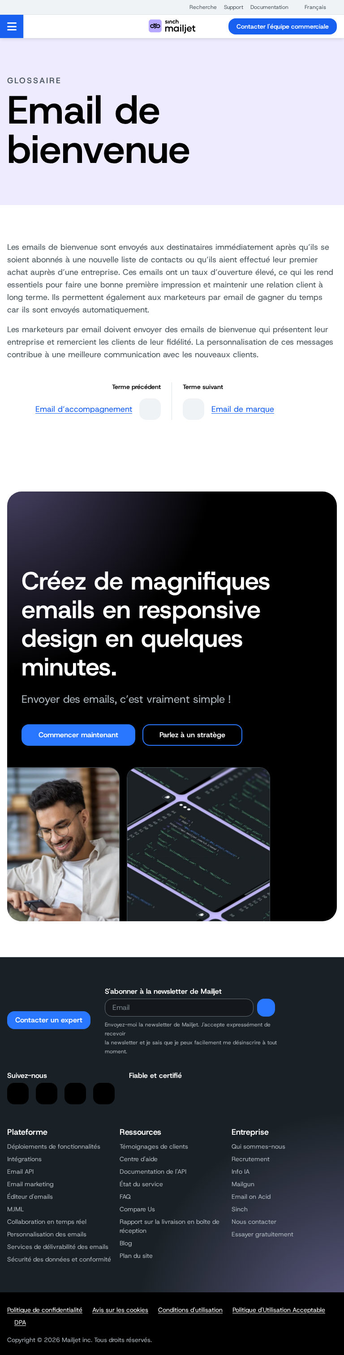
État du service (141, 1184)
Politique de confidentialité (44, 1310)
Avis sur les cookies (120, 1310)
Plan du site (136, 1256)
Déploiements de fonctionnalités (53, 1146)
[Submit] (266, 1008)
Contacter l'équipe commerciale (282, 26)
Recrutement (251, 1159)
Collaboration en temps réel (46, 1222)
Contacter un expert (48, 1020)
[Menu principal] (12, 26)
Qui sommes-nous (258, 1146)
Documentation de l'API (153, 1171)
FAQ (125, 1197)
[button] (198, 7)
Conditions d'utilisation (190, 1310)
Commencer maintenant (78, 734)
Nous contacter (254, 1222)
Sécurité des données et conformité (59, 1259)
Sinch (240, 1209)
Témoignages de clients (154, 1146)
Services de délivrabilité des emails (57, 1247)
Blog (126, 1243)
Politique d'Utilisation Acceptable (278, 1310)
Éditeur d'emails (30, 1197)
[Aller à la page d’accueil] (172, 26)
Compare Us (137, 1209)
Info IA (240, 1171)
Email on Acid (251, 1197)
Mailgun (243, 1184)
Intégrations (24, 1159)
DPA (20, 1322)
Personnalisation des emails (46, 1234)
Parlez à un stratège (192, 734)
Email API (20, 1171)
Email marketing (30, 1184)
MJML (15, 1209)
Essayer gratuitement (262, 1234)
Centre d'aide (139, 1159)
